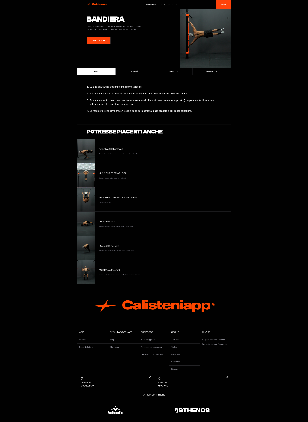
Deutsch (221, 340)
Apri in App (99, 40)
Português (222, 344)
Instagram (175, 354)
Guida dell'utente (86, 347)
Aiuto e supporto (148, 340)
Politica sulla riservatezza (151, 347)
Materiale (211, 72)
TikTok (174, 347)
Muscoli (173, 72)
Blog (163, 4)
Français (206, 344)
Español (213, 340)
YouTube (175, 340)
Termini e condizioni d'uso (152, 354)
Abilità (134, 72)
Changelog (114, 347)
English (205, 340)
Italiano (214, 344)
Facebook (175, 362)
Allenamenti (152, 4)
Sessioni (83, 340)
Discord (174, 369)
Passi (96, 72)
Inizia (223, 4)
